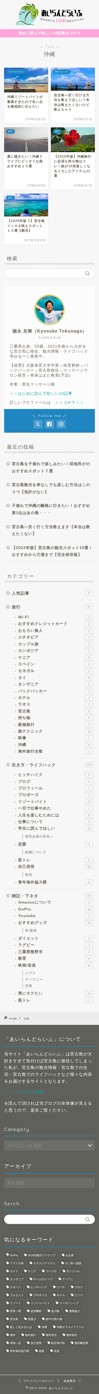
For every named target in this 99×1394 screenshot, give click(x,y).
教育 (54, 958)
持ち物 (54, 718)
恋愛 (54, 844)
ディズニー (34, 979)
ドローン (15, 1287)
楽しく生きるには (21, 1327)
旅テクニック (54, 731)
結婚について (35, 852)
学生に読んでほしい (54, 828)
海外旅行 (30, 1335)
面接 (41, 1350)
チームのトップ (43, 1279)
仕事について (54, 822)
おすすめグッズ (54, 923)
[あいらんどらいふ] (49, 23)
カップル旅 (54, 644)
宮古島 (54, 711)
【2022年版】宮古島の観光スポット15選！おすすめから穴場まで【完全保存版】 (52, 551)
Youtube (54, 916)
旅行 (51, 607)
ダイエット (54, 938)
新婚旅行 (54, 725)
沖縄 (54, 745)
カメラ (14, 1271)
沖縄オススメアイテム (70, 1327)
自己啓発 (54, 867)
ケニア (54, 657)
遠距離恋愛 (81, 1342)
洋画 (28, 986)
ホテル (54, 698)
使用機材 (36, 1311)
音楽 (56, 1350)
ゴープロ (51, 1271)
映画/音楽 (54, 965)
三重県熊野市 (54, 952)
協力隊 (55, 1311)
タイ (54, 678)
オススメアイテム (44, 1263)
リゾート (15, 1303)
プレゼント (17, 1295)
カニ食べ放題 (73, 1263)
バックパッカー (54, 691)
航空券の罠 (58, 1342)
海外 (12, 1335)
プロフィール (54, 788)
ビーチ (61, 1287)
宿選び (32, 1319)
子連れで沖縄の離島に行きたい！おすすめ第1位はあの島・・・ (51, 509)
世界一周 (15, 1311)
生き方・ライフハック (52, 764)
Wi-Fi (54, 617)
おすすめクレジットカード (54, 624)
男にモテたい (54, 993)
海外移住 (71, 1335)
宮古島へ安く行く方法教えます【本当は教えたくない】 (51, 530)
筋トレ (54, 860)
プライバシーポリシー (39, 1380)
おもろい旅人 (54, 631)
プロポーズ (54, 795)
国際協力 (74, 1311)
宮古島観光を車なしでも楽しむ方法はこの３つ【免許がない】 (51, 488)
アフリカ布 (17, 1263)
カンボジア (54, 651)
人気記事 (51, 593)
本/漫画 (31, 930)
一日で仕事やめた (54, 808)
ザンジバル (73, 1271)
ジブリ (30, 973)
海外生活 (51, 1335)
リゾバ (79, 1295)
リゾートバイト (54, 802)
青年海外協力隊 (54, 882)
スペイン (54, 664)
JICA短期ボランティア (42, 1255)
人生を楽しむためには (54, 815)
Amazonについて (54, 902)
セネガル (54, 671)
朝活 (28, 875)
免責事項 (70, 1380)
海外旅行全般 (54, 751)
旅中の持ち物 (54, 1319)
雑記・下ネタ (51, 895)
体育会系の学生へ (39, 836)
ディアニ (67, 1279)
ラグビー (54, 945)
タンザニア (54, 684)
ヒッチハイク (54, 775)
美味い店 (15, 1342)
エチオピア (54, 637)
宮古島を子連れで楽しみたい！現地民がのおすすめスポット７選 (51, 467)
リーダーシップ (69, 1303)
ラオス (54, 704)
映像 (54, 738)
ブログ (54, 782)
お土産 (69, 1255)
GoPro (54, 909)
